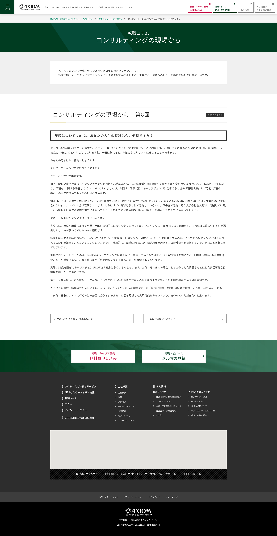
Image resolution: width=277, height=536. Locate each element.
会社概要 (122, 392)
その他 (159, 415)
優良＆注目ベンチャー (201, 406)
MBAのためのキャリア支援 (80, 392)
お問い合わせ (154, 497)
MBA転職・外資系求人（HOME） (65, 18)
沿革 (120, 397)
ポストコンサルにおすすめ (203, 410)
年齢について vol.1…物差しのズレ (75, 318)
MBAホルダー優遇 (199, 396)
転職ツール (71, 398)
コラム (68, 404)
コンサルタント (163, 401)
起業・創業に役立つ (200, 415)
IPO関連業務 (196, 401)
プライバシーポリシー (133, 497)
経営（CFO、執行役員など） (169, 396)
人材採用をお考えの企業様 (79, 417)
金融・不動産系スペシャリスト (170, 406)
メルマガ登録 (173, 356)
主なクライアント (126, 406)
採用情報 (122, 411)
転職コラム (88, 18)
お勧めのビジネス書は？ (162, 318)
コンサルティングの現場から (109, 18)
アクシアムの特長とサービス (81, 386)
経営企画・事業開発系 (166, 410)
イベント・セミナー (76, 410)
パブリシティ (124, 415)
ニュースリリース (126, 420)
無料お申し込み (103, 356)
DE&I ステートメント (109, 497)
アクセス (122, 401)
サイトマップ (171, 497)
